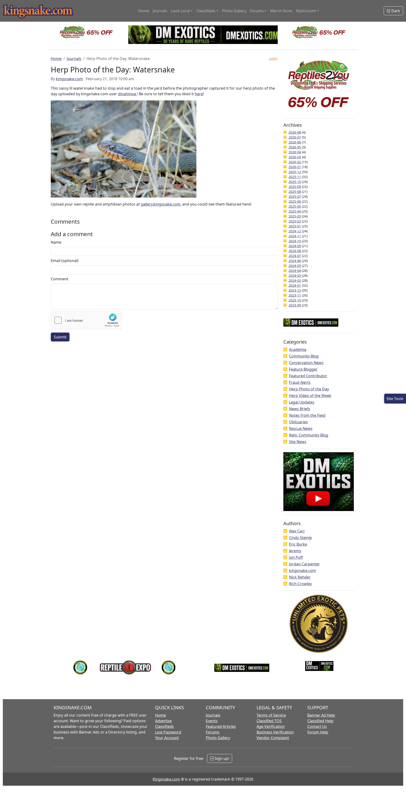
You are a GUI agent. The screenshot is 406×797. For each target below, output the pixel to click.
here (199, 93)
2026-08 (295, 132)
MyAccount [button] (306, 10)
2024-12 (295, 231)
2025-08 (295, 191)
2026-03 (295, 157)
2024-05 (295, 265)
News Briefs (299, 408)
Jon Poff (296, 557)
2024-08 (295, 251)
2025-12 (295, 172)
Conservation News (306, 362)
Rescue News (300, 428)
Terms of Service (271, 715)
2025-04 (295, 211)
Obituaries (298, 421)
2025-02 (295, 221)
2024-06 (295, 260)
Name (56, 242)
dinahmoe (127, 93)
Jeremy (295, 550)
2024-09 (295, 246)
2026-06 (295, 142)
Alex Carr (297, 531)
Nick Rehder (300, 577)
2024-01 (295, 285)
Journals (160, 10)
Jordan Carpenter (304, 564)
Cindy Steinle (300, 537)
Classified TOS (269, 720)
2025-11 (295, 176)
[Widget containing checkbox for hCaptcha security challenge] (86, 320)
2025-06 (295, 201)
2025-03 (295, 216)
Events (212, 720)
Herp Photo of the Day (309, 389)
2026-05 (295, 147)
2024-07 (295, 256)
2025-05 (295, 206)
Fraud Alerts (300, 382)
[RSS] (285, 349)
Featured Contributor (308, 375)
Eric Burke (298, 544)
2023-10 (295, 300)
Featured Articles (221, 726)
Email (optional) (64, 260)
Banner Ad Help (321, 715)
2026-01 (295, 167)
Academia (297, 349)
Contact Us (317, 726)
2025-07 (295, 196)
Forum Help (317, 732)
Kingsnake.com (166, 779)
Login (273, 58)
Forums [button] (257, 10)
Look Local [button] (180, 10)
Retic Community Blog (308, 435)
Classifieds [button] (205, 10)
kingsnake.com (69, 78)
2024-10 (295, 241)
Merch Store (281, 10)
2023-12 (295, 290)
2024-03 (295, 275)
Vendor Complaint (273, 737)
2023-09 (295, 305)
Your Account (167, 737)
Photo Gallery (234, 10)
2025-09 (295, 186)
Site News (297, 441)
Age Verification (271, 726)
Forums (212, 732)
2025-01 (295, 226)
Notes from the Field (307, 415)
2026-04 (295, 152)
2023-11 (295, 295)
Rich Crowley (300, 583)
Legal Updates (301, 402)
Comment (59, 279)
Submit (60, 337)
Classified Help (320, 720)
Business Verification (275, 732)
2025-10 (295, 181)
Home (143, 10)
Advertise (163, 720)
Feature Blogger (303, 369)
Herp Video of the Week (310, 395)
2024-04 (295, 270)
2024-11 (295, 236)
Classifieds (164, 726)
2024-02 (295, 280)
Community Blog (304, 356)
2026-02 (295, 162)
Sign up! (221, 758)
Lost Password (168, 732)
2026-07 (295, 137)
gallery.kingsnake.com (160, 204)
